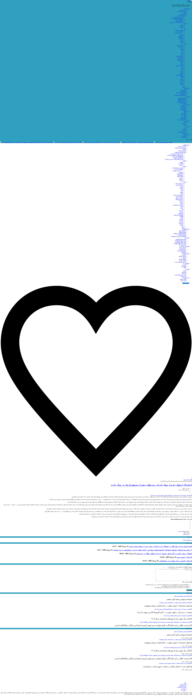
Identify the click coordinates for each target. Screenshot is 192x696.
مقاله (185, 125)
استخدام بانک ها (183, 93)
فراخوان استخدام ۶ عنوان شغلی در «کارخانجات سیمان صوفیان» (138, 142)
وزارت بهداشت (177, 33)
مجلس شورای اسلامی (179, 30)
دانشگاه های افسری (179, 20)
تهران (182, 54)
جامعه (185, 29)
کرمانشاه (181, 73)
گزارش (184, 122)
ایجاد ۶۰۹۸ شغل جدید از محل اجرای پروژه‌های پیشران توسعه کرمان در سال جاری (151, 484)
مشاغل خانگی (183, 116)
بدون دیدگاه (186, 534)
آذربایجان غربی (180, 46)
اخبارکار (184, 499)
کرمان (182, 72)
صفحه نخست (185, 283)
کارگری (184, 12)
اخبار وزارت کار (183, 10)
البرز (182, 50)
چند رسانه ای (186, 134)
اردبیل (182, 48)
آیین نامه (184, 130)
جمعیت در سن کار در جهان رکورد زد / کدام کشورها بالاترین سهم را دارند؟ (102, 142)
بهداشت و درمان (180, 31)
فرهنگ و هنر (180, 35)
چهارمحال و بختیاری (179, 56)
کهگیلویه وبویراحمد (179, 75)
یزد (182, 85)
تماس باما (183, 690)
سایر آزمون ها (183, 103)
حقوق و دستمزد (183, 14)
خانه (191, 479)
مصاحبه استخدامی (182, 108)
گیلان (182, 77)
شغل (187, 540)
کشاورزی (181, 26)
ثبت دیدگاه (189, 590)
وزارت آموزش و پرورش (178, 16)
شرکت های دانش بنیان (182, 119)
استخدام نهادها (183, 91)
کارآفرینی (184, 112)
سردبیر (180, 531)
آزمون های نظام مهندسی (181, 102)
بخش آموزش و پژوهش (181, 15)
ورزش (182, 39)
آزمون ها (187, 96)
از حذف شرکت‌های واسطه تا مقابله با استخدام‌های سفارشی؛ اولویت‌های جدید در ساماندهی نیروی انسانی (152, 550)
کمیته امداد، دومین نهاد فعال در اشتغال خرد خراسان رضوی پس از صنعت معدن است (160, 546)
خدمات (181, 27)
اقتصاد (185, 23)
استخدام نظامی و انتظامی (181, 92)
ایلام (182, 52)
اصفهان (181, 49)
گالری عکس (183, 135)
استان (185, 43)
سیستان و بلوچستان (179, 65)
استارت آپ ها (183, 118)
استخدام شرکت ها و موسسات (180, 95)
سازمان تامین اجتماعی (182, 11)
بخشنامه (184, 129)
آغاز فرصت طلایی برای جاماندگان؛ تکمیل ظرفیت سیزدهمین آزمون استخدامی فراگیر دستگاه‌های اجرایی (27, 142)
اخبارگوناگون (186, 8)
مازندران (181, 80)
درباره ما (184, 688)
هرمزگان (181, 83)
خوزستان (181, 61)
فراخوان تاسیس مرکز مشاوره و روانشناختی (175, 561)
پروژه (190, 540)
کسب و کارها (186, 111)
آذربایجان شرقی (180, 45)
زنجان (182, 62)
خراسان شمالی (180, 60)
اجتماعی (181, 34)
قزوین (182, 68)
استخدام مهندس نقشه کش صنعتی (163, 142)
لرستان (181, 79)
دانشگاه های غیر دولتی (179, 19)
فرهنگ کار (184, 110)
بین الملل (184, 87)
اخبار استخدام (186, 88)
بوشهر (182, 53)
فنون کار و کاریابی (185, 104)
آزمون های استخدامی (182, 98)
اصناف (185, 115)
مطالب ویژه (186, 121)
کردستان (181, 70)
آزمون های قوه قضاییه (182, 99)
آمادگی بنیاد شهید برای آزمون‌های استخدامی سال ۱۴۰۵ (68, 142)
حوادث (182, 42)
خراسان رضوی (180, 58)
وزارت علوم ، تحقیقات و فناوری (177, 18)
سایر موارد (184, 133)
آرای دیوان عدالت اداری (181, 131)
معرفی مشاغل (183, 114)
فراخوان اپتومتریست (184, 557)
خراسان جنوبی (180, 57)
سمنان (181, 64)
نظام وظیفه (181, 38)
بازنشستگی (181, 37)
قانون (185, 127)
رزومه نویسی (183, 107)
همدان (182, 84)
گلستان (181, 76)
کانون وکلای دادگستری (182, 100)
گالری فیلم (184, 137)
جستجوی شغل (183, 106)
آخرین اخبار (183, 684)
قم (182, 69)
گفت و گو (184, 123)
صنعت (182, 25)
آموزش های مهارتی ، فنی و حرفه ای (176, 22)
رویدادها (181, 41)
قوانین (188, 126)
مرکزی (181, 81)
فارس (182, 66)
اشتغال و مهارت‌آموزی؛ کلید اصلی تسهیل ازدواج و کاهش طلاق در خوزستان (164, 554)
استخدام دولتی (183, 89)
